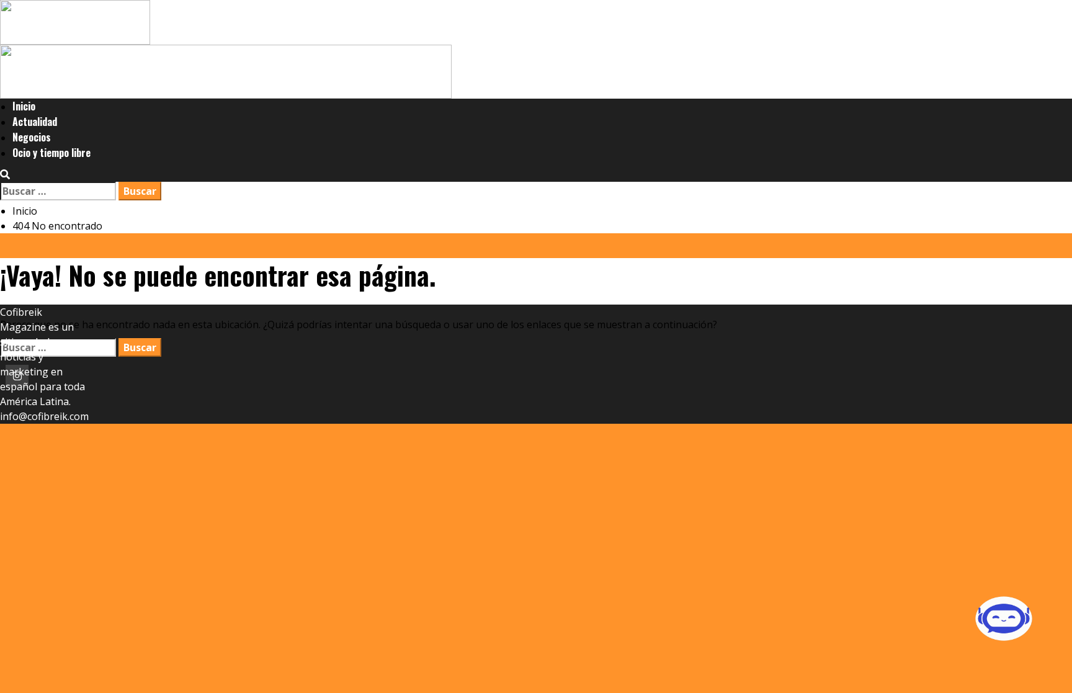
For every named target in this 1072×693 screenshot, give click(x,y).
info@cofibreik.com (44, 416)
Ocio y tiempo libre (51, 152)
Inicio (23, 106)
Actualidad (34, 121)
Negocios (31, 137)
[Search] (5, 174)
